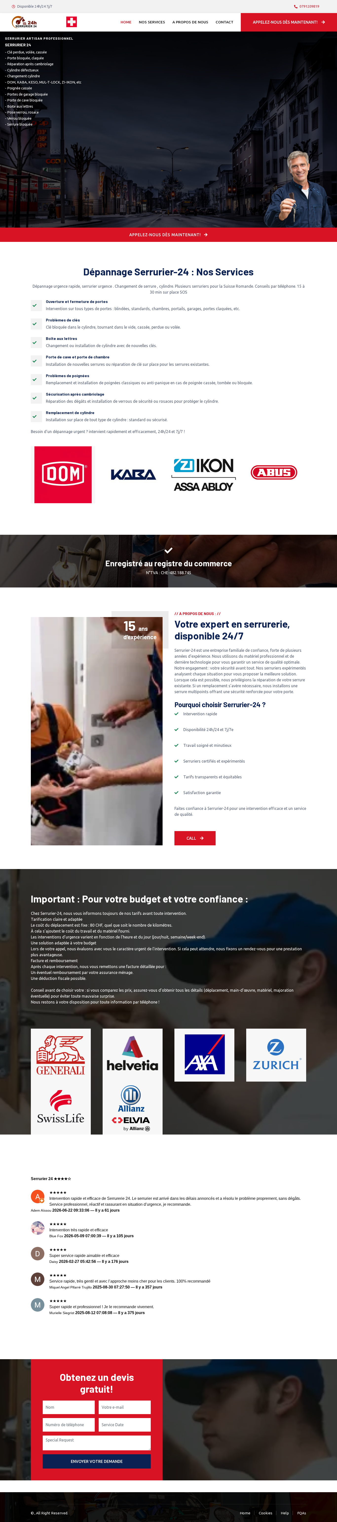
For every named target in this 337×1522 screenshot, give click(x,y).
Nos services (152, 22)
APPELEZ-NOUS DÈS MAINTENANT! (165, 235)
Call (191, 838)
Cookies (265, 1513)
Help (285, 1513)
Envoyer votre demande (97, 1461)
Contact (224, 22)
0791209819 (309, 6)
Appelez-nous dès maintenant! (285, 22)
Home (126, 22)
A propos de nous (190, 22)
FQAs (301, 1513)
